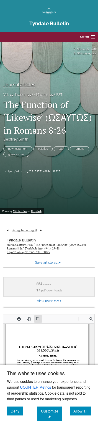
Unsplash (36, 211)
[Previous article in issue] (7, 230)
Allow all (82, 411)
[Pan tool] (29, 319)
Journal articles (19, 85)
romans (79, 148)
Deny (17, 411)
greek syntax (16, 154)
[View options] (10, 319)
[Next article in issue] (41, 230)
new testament (17, 148)
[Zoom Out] (73, 319)
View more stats (49, 301)
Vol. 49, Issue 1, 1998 (18, 95)
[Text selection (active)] (38, 319)
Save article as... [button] (48, 262)
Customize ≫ (51, 413)
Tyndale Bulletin (21, 240)
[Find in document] (91, 319)
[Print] (19, 319)
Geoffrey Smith (15, 139)
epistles (43, 148)
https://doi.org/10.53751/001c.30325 (32, 171)
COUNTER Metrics (35, 387)
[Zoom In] (78, 319)
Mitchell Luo (20, 211)
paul (61, 148)
